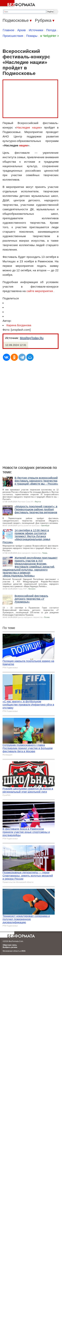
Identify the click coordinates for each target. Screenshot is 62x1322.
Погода (51, 30)
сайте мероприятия (39, 291)
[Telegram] (22, 357)
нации (23, 145)
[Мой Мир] (30, 357)
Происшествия (13, 35)
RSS (23, 951)
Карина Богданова (18, 325)
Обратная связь (10, 945)
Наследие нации (28, 127)
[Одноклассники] (14, 357)
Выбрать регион (10, 947)
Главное (8, 30)
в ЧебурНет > (49, 35)
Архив (21, 30)
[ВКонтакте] (6, 357)
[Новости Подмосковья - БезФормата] (18, 3)
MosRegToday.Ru (31, 338)
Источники (36, 30)
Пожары (31, 35)
